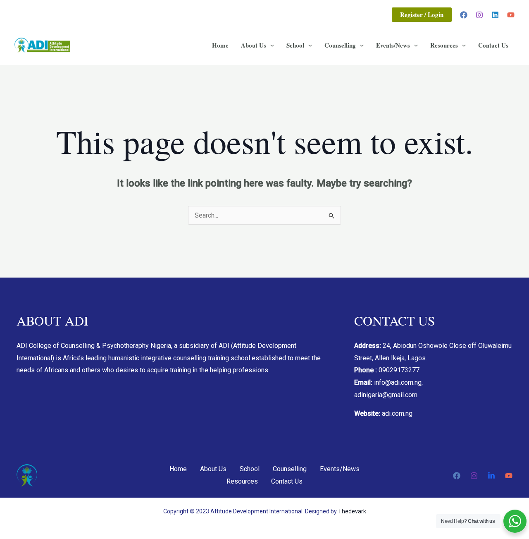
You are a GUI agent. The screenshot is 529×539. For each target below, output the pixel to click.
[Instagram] (479, 15)
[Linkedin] (495, 15)
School (295, 45)
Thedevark (352, 511)
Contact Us (493, 45)
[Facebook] (463, 15)
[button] (422, 14)
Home (220, 45)
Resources (444, 45)
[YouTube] (511, 15)
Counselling (340, 45)
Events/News (393, 45)
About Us (253, 45)
